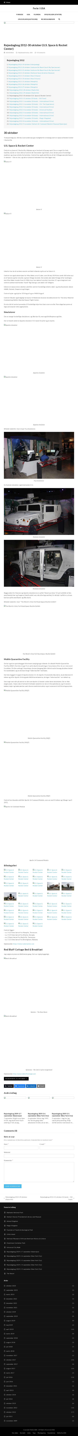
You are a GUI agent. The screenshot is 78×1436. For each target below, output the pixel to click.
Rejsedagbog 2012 (15, 60)
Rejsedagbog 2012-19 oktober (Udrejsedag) (23, 64)
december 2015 (11, 1386)
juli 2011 (9, 1416)
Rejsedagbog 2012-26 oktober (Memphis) (23, 84)
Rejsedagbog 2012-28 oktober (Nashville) (24, 90)
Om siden (15, 1433)
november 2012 (11, 1408)
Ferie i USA (39, 8)
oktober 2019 (11, 1312)
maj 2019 (9, 1325)
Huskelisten (51, 1433)
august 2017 (10, 1368)
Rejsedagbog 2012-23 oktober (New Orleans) (24, 76)
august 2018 (10, 1342)
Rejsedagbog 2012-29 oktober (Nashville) (24, 93)
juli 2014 (9, 1399)
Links (29, 1433)
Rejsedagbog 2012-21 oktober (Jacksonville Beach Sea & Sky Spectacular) (34, 70)
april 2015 (10, 1390)
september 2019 (12, 1316)
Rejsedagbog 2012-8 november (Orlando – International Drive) (31, 121)
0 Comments (41, 52)
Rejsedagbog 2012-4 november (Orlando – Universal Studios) (30, 110)
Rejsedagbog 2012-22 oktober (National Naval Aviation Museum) (31, 73)
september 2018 (12, 1338)
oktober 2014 (11, 1395)
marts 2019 (10, 1334)
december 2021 (11, 1303)
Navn (6, 1144)
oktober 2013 (11, 1403)
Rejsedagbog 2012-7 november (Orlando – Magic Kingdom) (30, 118)
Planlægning (42, 1433)
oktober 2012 (11, 1412)
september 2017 (12, 1364)
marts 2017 (10, 1373)
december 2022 (11, 1299)
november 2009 (11, 1421)
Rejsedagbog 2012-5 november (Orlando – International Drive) (31, 112)
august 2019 (10, 1320)
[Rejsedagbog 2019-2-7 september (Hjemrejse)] (15, 1104)
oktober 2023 (11, 1286)
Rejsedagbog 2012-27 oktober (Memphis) (23, 87)
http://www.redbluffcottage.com (24, 1074)
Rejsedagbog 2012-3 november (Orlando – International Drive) (31, 107)
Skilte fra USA (61, 1433)
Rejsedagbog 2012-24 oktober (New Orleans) (24, 79)
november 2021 (11, 1307)
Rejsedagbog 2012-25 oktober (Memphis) (23, 81)
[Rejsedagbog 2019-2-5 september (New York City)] (63, 1104)
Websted (7, 1152)
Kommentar (8, 1160)
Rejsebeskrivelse (23, 52)
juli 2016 (9, 1377)
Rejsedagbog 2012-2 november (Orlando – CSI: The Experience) (31, 104)
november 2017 (11, 1355)
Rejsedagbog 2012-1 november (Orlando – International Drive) (31, 101)
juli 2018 (9, 1347)
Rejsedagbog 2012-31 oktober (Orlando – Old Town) (27, 98)
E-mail (42, 1144)
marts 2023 (10, 1294)
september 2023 (12, 1290)
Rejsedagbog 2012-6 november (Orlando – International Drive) (31, 115)
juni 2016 (9, 1381)
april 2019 (10, 1329)
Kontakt (22, 1433)
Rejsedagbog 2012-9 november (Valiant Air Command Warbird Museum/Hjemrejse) (38, 124)
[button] (7, 2)
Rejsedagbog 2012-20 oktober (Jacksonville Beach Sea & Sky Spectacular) (34, 67)
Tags (34, 1433)
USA (31, 52)
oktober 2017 (11, 1360)
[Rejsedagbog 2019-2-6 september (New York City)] (39, 1104)
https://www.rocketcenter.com (23, 944)
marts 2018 (10, 1351)
